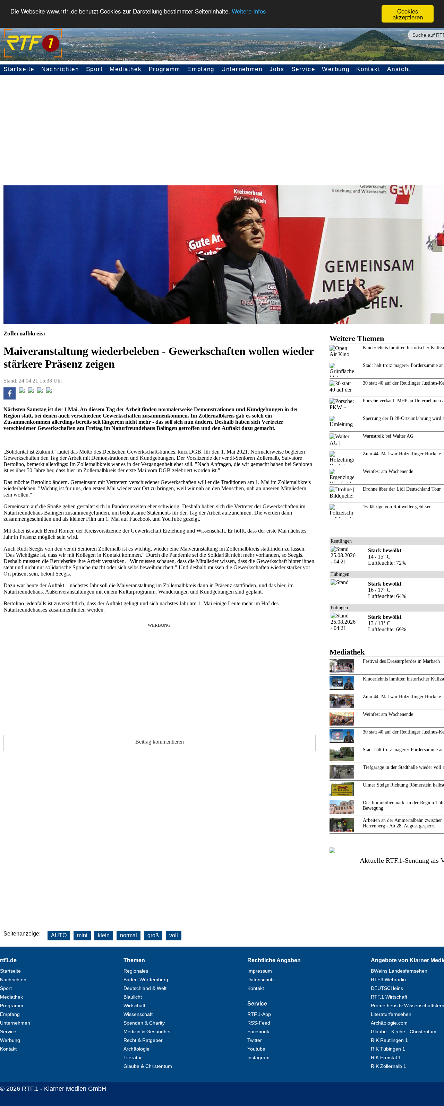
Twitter (254, 1040)
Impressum (259, 971)
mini (82, 935)
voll (173, 935)
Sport (94, 69)
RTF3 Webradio (388, 979)
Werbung (335, 69)
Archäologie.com (389, 1023)
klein (104, 935)
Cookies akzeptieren (408, 14)
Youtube (256, 1049)
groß (153, 935)
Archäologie (136, 1049)
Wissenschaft (138, 1014)
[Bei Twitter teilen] (22, 391)
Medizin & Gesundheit (147, 1031)
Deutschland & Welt (144, 988)
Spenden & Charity (144, 1023)
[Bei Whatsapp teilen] (31, 391)
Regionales (135, 971)
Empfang (200, 69)
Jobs (277, 69)
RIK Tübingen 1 (388, 1049)
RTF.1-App (259, 1014)
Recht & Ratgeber (143, 1040)
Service (303, 69)
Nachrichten (60, 69)
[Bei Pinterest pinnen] (40, 391)
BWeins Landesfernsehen (399, 971)
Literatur (132, 1057)
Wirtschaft (134, 1005)
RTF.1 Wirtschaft (389, 997)
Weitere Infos (249, 11)
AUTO (59, 935)
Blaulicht (132, 997)
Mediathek (126, 69)
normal (128, 935)
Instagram (258, 1057)
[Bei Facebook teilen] (9, 398)
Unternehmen (242, 69)
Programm (165, 69)
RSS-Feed (258, 1023)
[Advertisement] (159, 676)
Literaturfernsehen (391, 1014)
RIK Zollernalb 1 (388, 1066)
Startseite (18, 69)
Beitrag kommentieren (159, 742)
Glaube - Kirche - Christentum (403, 1031)
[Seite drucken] (49, 391)
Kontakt (368, 69)
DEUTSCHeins (387, 988)
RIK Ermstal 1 (386, 1057)
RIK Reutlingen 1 (389, 1040)
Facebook (258, 1031)
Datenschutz (261, 979)
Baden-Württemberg (145, 979)
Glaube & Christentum (147, 1066)
